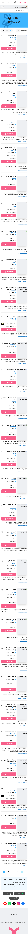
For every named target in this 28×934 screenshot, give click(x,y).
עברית (15, 914)
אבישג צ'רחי (13, 508)
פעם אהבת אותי (11, 121)
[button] (2, 2)
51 (8, 872)
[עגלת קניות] (6, 2)
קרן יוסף (14, 563)
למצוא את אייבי (11, 316)
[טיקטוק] (14, 903)
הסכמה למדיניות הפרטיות (19, 7)
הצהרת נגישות (4, 922)
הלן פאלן (14, 178)
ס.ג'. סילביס (13, 426)
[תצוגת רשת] (7, 30)
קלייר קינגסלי (12, 318)
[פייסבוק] (23, 903)
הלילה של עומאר (11, 451)
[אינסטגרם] (18, 903)
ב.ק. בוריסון (13, 733)
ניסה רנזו (13, 150)
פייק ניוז (13, 789)
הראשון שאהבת (11, 676)
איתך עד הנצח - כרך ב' (10, 844)
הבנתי (3, 6)
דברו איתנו (15, 910)
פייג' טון (14, 401)
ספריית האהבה (11, 35)
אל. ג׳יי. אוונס (13, 678)
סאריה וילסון (13, 233)
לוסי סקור (13, 65)
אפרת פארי (13, 790)
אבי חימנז (13, 262)
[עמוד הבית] (25, 10)
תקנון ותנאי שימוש (23, 922)
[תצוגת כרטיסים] (3, 30)
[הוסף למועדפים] (2, 36)
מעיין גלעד (13, 592)
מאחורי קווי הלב (11, 425)
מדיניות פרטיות (13, 922)
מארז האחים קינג (11, 176)
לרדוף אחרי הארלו (10, 532)
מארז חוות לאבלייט (10, 732)
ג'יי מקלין (13, 533)
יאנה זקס (13, 621)
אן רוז (14, 453)
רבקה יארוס (13, 344)
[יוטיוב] (5, 903)
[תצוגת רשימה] (10, 30)
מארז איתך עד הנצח (10, 815)
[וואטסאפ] (9, 903)
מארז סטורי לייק (11, 64)
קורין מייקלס (13, 122)
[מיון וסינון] (18, 30)
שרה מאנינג (13, 37)
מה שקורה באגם (11, 369)
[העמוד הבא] (4, 872)
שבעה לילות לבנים (10, 478)
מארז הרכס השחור (11, 619)
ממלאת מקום (12, 231)
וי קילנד (14, 371)
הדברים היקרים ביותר (10, 343)
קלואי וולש (13, 480)
